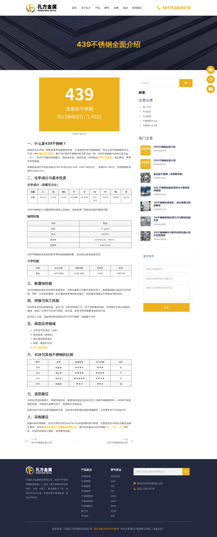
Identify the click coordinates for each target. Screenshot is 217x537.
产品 (97, 7)
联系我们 (137, 7)
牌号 (107, 7)
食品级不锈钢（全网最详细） (169, 174)
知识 (125, 7)
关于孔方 (86, 7)
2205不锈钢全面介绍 (164, 147)
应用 (116, 7)
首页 (74, 7)
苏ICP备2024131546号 (106, 528)
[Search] (185, 83)
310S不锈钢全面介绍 (165, 160)
